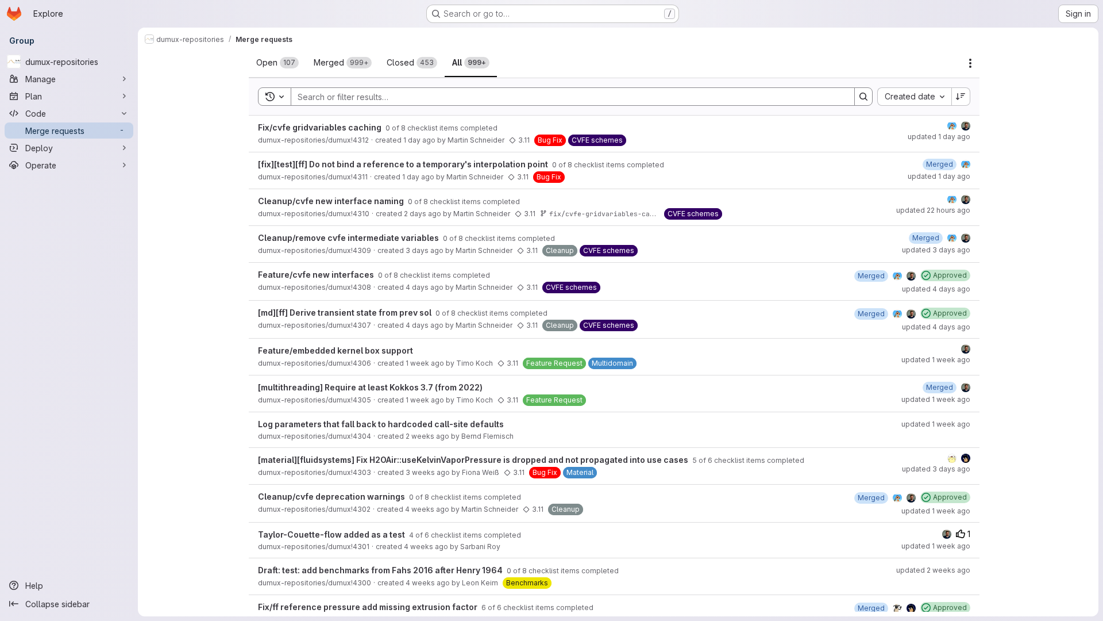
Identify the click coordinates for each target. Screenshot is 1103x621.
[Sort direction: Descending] (961, 96)
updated (939, 136)
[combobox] (914, 96)
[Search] (863, 96)
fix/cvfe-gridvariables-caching (609, 213)
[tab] (277, 62)
